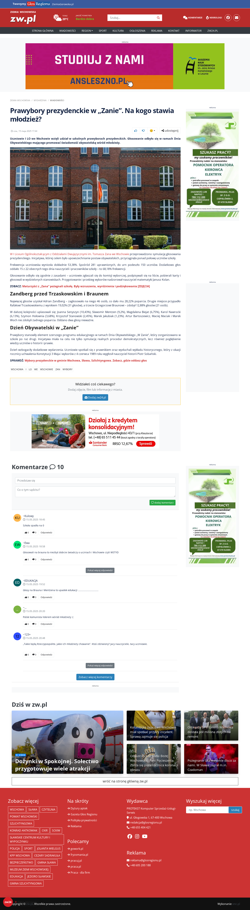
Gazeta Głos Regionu (84, 814)
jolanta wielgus (49, 848)
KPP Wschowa (20, 855)
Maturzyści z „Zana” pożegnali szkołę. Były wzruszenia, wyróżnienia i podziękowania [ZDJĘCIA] (86, 286)
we (36, 369)
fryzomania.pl (79, 855)
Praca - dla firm (80, 872)
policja (15, 848)
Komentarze (195, 17)
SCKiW (56, 830)
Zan (57, 369)
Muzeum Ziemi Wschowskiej (29, 869)
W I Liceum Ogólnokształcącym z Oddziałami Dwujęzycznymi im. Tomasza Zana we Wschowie (69, 254)
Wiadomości (67, 30)
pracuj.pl (76, 860)
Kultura (118, 30)
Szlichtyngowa (21, 823)
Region (86, 30)
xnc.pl (236, 904)
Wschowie (46, 369)
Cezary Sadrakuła (47, 855)
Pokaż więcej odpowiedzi (100, 570)
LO (30, 369)
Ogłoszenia (137, 30)
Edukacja (16, 876)
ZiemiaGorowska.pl (63, 4)
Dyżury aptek (79, 808)
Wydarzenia (40, 100)
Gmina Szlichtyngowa (26, 883)
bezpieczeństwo (21, 862)
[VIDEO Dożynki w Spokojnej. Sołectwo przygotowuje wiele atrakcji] (67, 742)
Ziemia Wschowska (20, 100)
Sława (32, 809)
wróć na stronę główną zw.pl (125, 781)
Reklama (156, 30)
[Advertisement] (212, 338)
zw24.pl (212, 30)
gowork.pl (77, 849)
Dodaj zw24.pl (97, 397)
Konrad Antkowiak (23, 830)
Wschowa (17, 369)
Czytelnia (48, 809)
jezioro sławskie (39, 876)
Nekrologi (216, 17)
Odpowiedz (46, 532)
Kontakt (173, 30)
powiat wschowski (23, 816)
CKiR (45, 830)
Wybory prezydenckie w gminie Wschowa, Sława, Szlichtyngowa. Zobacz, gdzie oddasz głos (86, 360)
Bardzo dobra (85, 19)
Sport (103, 30)
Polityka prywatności (84, 820)
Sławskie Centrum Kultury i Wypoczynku (30, 839)
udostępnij (171, 130)
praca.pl (76, 866)
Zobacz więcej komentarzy (95, 677)
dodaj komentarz (164, 502)
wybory (67, 369)
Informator (193, 30)
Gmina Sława (46, 862)
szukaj (235, 810)
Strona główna (42, 30)
